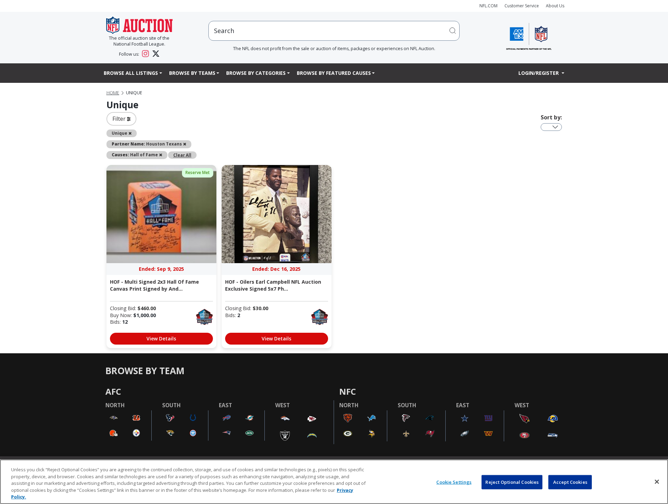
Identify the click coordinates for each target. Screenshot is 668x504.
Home (112, 93)
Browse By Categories (256, 73)
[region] (334, 481)
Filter (119, 119)
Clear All (182, 155)
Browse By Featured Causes (334, 73)
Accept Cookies (570, 482)
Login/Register (539, 73)
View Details (161, 338)
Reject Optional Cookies (512, 482)
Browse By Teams (192, 73)
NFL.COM (488, 6)
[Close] (657, 481)
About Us (555, 6)
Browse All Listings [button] (131, 73)
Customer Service (521, 6)
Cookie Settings (453, 482)
